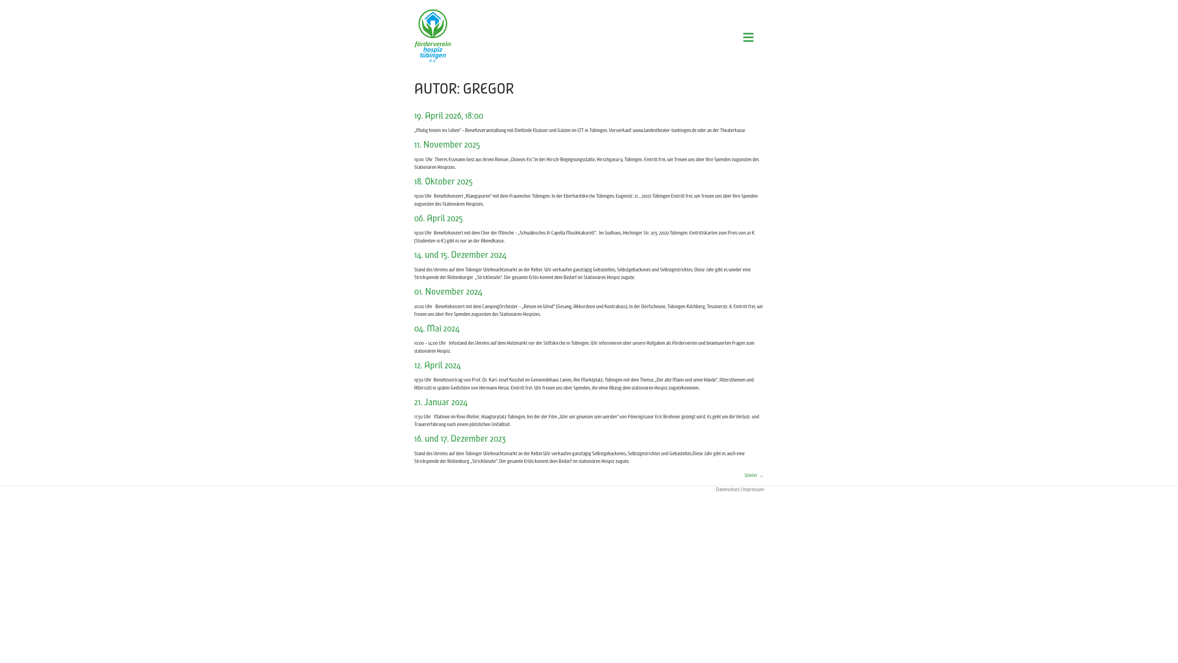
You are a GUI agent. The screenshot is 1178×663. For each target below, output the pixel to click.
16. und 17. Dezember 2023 (460, 439)
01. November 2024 (448, 292)
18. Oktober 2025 (443, 182)
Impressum (753, 489)
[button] (748, 37)
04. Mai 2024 (437, 329)
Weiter (754, 475)
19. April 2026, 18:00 (448, 116)
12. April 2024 (437, 365)
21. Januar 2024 (441, 402)
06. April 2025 (438, 218)
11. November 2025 (447, 145)
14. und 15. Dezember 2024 (460, 255)
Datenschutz (728, 489)
